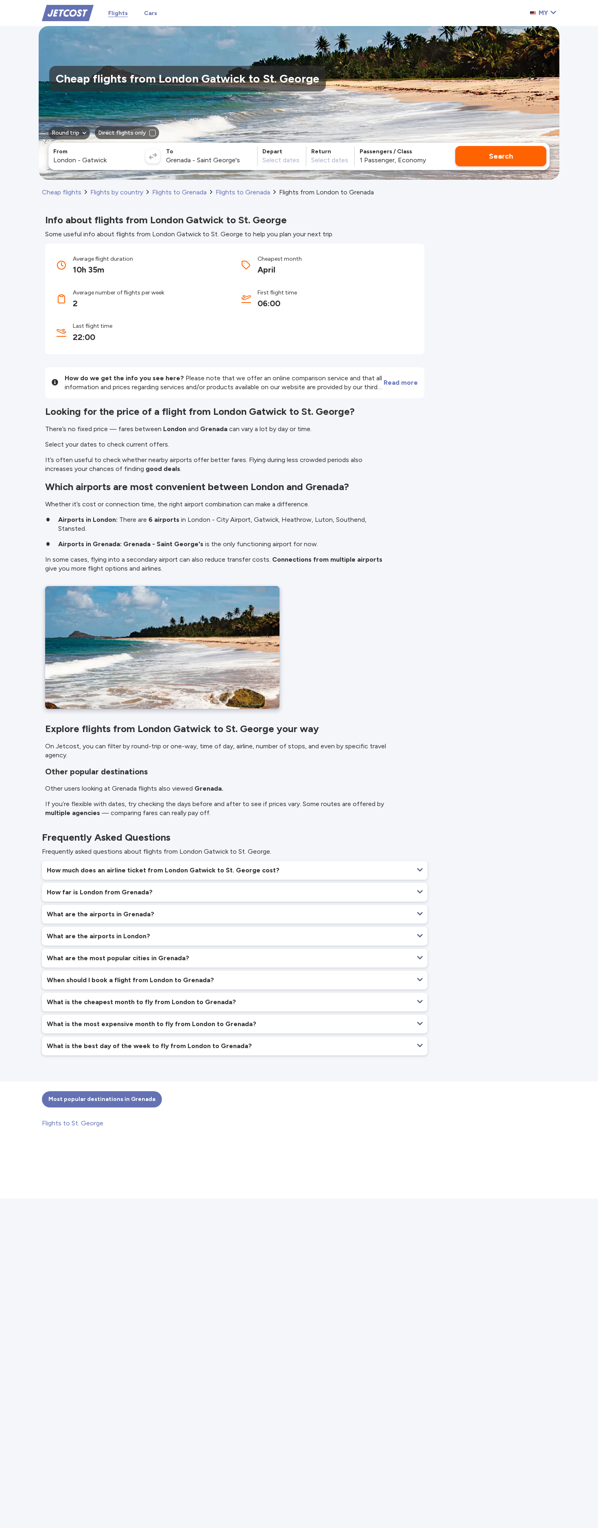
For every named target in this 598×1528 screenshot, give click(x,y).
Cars (150, 13)
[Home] (68, 12)
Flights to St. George (72, 1123)
